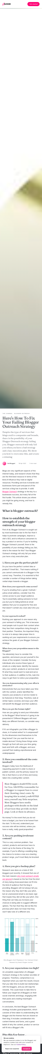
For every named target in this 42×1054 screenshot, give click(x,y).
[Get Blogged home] (7, 4)
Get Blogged (11, 463)
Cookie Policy (21, 1044)
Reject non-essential (12, 1049)
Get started (33, 4)
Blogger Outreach (22, 413)
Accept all (26, 1049)
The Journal (7, 413)
